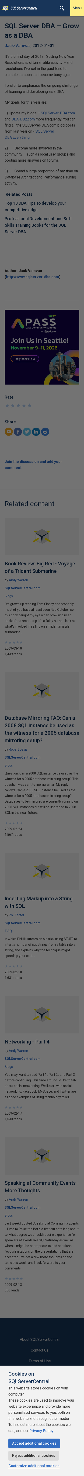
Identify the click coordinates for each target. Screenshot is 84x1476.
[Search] (62, 8)
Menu (77, 8)
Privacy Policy (41, 1431)
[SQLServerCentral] (4, 8)
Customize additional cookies (34, 1466)
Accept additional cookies (34, 1443)
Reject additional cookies (33, 1455)
